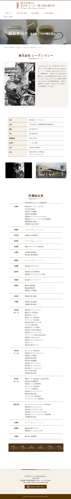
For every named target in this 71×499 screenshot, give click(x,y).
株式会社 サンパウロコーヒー (34, 340)
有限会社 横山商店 (31, 394)
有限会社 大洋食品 (31, 355)
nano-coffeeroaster (31, 370)
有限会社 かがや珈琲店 (32, 271)
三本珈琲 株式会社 (31, 417)
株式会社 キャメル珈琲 (32, 327)
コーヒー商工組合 (13, 448)
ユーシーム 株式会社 (31, 389)
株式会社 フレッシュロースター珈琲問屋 (38, 414)
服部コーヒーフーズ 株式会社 (34, 246)
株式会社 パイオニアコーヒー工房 (36, 412)
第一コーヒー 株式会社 (32, 350)
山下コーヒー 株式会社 (32, 386)
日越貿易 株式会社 (31, 304)
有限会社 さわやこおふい (33, 337)
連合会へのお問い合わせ (37, 486)
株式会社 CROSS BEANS (33, 330)
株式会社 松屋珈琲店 (31, 381)
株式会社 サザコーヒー (32, 266)
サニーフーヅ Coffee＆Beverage (35, 335)
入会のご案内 (8, 17)
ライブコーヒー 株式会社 (33, 396)
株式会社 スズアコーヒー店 (33, 409)
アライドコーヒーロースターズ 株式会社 (38, 404)
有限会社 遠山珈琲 (31, 302)
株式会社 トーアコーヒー (33, 365)
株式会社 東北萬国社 (31, 255)
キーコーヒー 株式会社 (32, 320)
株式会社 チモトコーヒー (33, 363)
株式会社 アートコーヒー (33, 310)
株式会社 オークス (31, 315)
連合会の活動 (22, 13)
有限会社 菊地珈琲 (31, 214)
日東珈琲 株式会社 (31, 373)
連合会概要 (49, 13)
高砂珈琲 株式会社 (31, 358)
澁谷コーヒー (29, 342)
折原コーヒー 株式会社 (32, 317)
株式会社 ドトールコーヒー (33, 368)
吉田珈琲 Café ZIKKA (32, 224)
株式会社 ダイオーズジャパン (34, 353)
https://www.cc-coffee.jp (36, 152)
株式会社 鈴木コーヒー (32, 345)
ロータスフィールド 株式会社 (34, 399)
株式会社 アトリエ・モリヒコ (34, 206)
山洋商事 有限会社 (31, 252)
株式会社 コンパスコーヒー (33, 332)
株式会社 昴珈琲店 (31, 436)
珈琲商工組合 (31, 447)
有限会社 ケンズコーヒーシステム (36, 216)
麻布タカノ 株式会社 (31, 312)
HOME (5, 47)
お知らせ (8, 13)
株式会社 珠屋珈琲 (31, 360)
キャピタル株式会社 (31, 325)
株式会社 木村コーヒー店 (33, 322)
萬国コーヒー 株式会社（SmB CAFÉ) (37, 379)
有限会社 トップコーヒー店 (33, 430)
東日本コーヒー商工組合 (22, 47)
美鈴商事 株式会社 (31, 221)
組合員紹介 (36, 13)
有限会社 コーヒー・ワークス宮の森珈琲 (38, 219)
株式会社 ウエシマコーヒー (33, 407)
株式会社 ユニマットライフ (33, 391)
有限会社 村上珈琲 (31, 296)
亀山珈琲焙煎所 (30, 288)
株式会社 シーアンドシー (33, 280)
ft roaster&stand (30, 209)
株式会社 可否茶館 (31, 211)
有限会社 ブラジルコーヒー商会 (35, 274)
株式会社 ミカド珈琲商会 (33, 384)
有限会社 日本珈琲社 (31, 235)
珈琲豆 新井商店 (30, 285)
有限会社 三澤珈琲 (31, 290)
